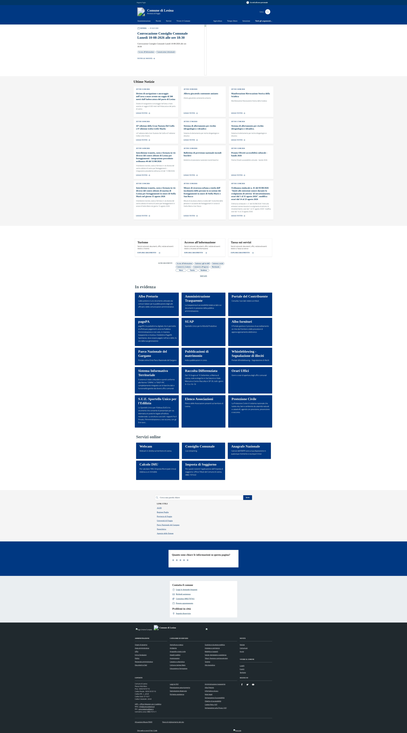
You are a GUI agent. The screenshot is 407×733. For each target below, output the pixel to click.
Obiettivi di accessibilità (213, 701)
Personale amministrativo (144, 661)
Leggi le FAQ (174, 684)
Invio (247, 497)
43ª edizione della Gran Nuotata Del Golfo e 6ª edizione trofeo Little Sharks (155, 127)
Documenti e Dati (141, 665)
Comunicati (244, 648)
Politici (137, 658)
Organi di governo (141, 644)
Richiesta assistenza (177, 694)
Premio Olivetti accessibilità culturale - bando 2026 (249, 154)
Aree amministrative (142, 648)
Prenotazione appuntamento (180, 687)
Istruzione (246, 21)
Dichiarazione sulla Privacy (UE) (216, 708)
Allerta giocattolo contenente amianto (201, 93)
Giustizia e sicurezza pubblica (215, 644)
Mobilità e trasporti (211, 651)
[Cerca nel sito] (267, 11)
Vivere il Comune (183, 21)
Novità (158, 21)
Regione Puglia (141, 2)
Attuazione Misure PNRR (143, 722)
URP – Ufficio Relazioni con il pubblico (148, 704)
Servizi (168, 21)
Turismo (207, 661)
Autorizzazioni (175, 658)
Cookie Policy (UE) (211, 704)
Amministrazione (144, 21)
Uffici (136, 651)
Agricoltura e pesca (176, 644)
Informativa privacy (211, 691)
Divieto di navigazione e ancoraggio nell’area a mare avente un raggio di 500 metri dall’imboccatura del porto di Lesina (155, 96)
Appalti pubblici (175, 655)
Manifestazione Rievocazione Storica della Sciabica (250, 95)
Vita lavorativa (210, 665)
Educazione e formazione (178, 668)
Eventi (242, 669)
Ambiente (173, 648)
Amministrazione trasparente (215, 684)
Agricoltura (217, 21)
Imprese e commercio (212, 648)
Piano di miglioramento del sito (173, 722)
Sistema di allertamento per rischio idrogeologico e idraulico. (247, 127)
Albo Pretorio (209, 687)
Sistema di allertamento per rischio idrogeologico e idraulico (200, 127)
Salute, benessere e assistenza (215, 655)
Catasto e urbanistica (177, 661)
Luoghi (242, 665)
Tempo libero (232, 21)
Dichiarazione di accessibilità (214, 697)
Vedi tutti (203, 275)
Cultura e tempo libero (177, 665)
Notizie (242, 644)
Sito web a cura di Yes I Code (147, 730)
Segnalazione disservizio (178, 691)
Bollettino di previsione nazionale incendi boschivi (202, 154)
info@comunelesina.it (147, 706)
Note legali (208, 694)
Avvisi (242, 651)
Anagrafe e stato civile (178, 651)
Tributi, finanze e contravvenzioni (216, 658)
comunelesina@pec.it (146, 709)
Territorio (243, 672)
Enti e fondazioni (141, 655)
